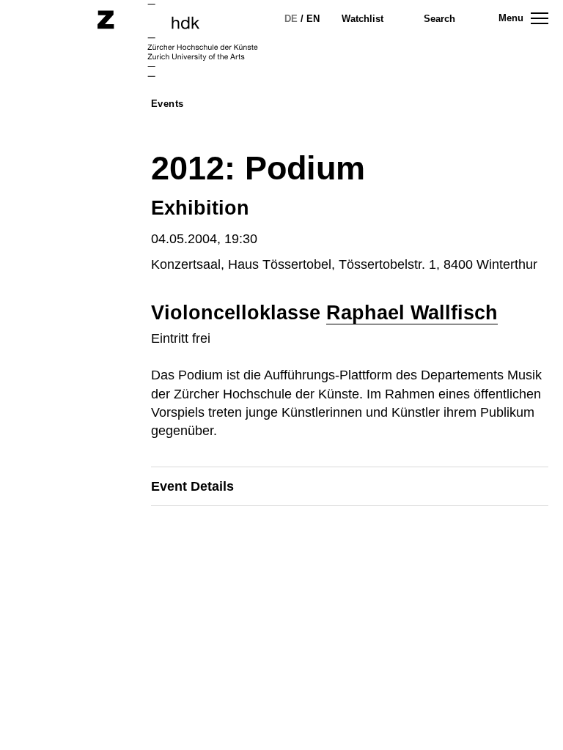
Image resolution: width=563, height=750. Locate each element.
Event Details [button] (192, 486)
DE (291, 18)
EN (313, 18)
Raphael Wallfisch (412, 313)
